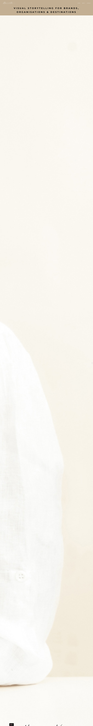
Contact (89, 3)
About (83, 3)
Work (79, 3)
